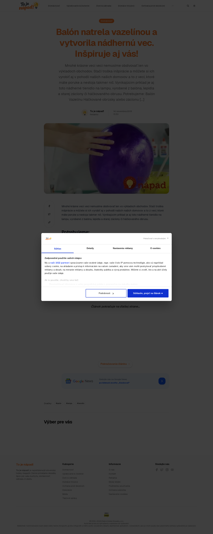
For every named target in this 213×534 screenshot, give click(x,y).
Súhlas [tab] (57, 248)
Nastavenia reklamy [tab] (123, 248)
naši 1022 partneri (60, 262)
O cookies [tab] (155, 248)
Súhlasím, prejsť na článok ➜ (148, 293)
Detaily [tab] (90, 248)
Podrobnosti (104, 293)
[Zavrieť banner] (156, 238)
